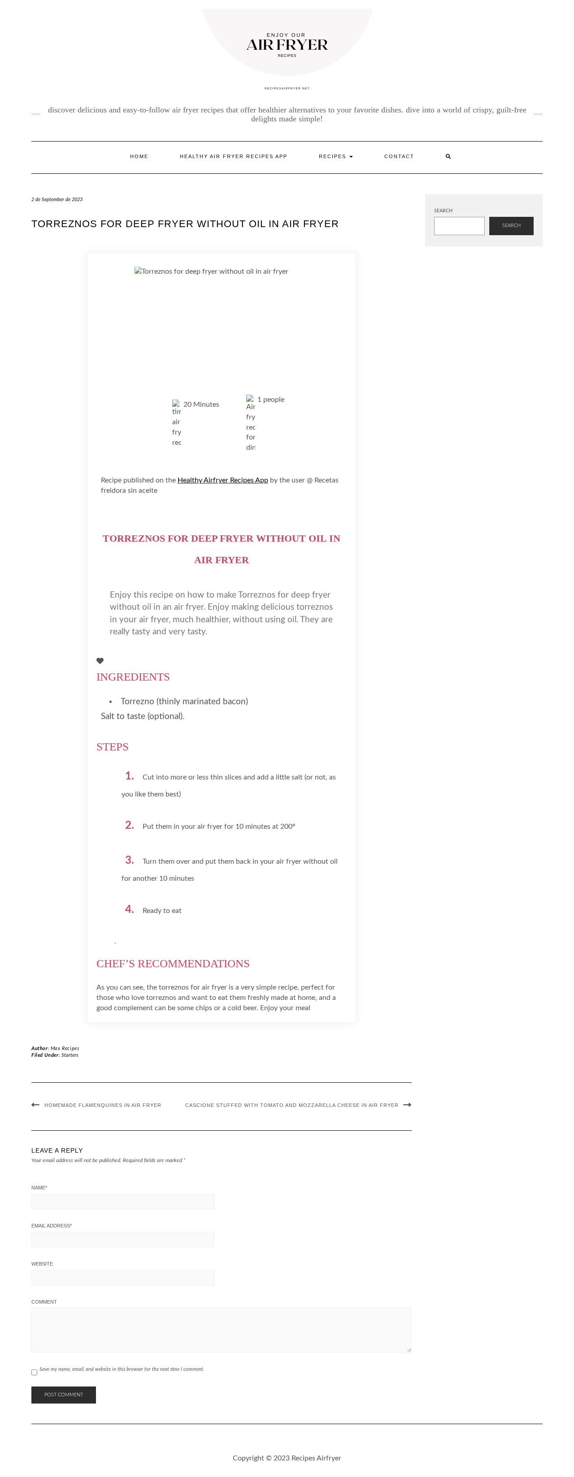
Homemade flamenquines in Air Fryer (102, 1105)
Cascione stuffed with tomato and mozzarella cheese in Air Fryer (292, 1105)
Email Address (51, 1225)
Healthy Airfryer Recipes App (223, 480)
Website (42, 1263)
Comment (44, 1302)
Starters (69, 1055)
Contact (399, 156)
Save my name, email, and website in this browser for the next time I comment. (121, 1369)
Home (139, 156)
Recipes (333, 156)
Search (443, 210)
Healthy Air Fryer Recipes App (233, 156)
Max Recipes (65, 1048)
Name (39, 1187)
